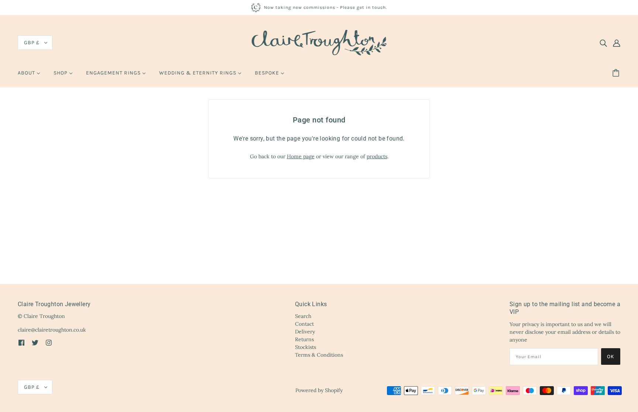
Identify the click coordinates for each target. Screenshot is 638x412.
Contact (304, 324)
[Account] (616, 43)
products (377, 156)
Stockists (305, 347)
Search (303, 316)
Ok (610, 356)
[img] (603, 43)
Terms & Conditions (319, 355)
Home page (301, 156)
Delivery (305, 331)
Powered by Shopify (319, 390)
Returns (304, 339)
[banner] (319, 42)
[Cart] (617, 73)
